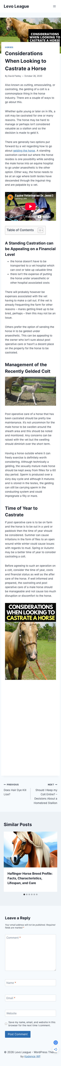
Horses (9, 47)
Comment (13, 937)
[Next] (51, 861)
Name (11, 982)
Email (10, 998)
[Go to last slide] (9, 861)
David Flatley (14, 76)
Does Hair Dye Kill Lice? (15, 789)
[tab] (24, 894)
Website (11, 1013)
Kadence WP (32, 1056)
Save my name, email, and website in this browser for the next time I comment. (31, 1024)
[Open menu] (54, 6)
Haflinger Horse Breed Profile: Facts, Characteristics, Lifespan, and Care (30, 878)
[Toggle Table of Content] (38, 230)
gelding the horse (24, 150)
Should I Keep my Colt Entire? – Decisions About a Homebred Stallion (45, 793)
